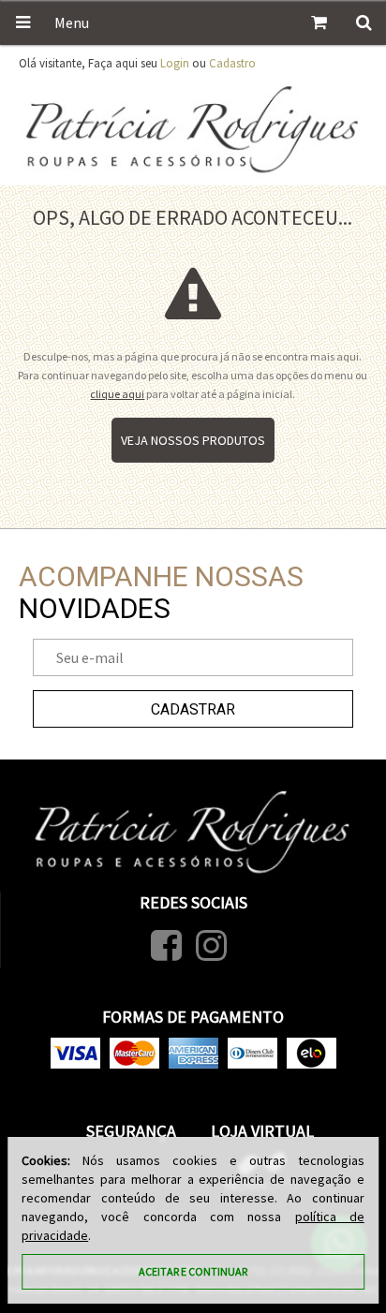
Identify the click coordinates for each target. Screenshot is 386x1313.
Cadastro (232, 63)
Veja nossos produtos (193, 440)
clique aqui (117, 394)
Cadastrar (193, 709)
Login (174, 63)
